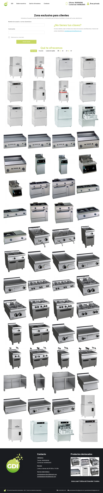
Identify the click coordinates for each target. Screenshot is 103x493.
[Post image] (15, 67)
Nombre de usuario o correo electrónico (19, 21)
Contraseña (11, 29)
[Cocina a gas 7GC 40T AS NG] (94, 462)
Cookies (96, 481)
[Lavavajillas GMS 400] (85, 471)
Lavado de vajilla (50, 50)
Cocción (41, 50)
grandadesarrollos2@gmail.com (47, 474)
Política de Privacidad (86, 481)
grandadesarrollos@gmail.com (73, 31)
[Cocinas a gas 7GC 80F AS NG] (75, 462)
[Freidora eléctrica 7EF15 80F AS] (94, 471)
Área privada (94, 4)
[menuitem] (12, 3)
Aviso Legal (75, 481)
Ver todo (33, 50)
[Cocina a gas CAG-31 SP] (85, 462)
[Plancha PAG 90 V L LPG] (75, 471)
